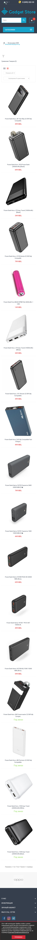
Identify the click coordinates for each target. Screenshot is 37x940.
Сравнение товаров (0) (9, 61)
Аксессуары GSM (13, 43)
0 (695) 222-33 (28, 2)
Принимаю (18, 937)
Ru (7, 2)
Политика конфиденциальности (18, 932)
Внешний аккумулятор (12, 44)
